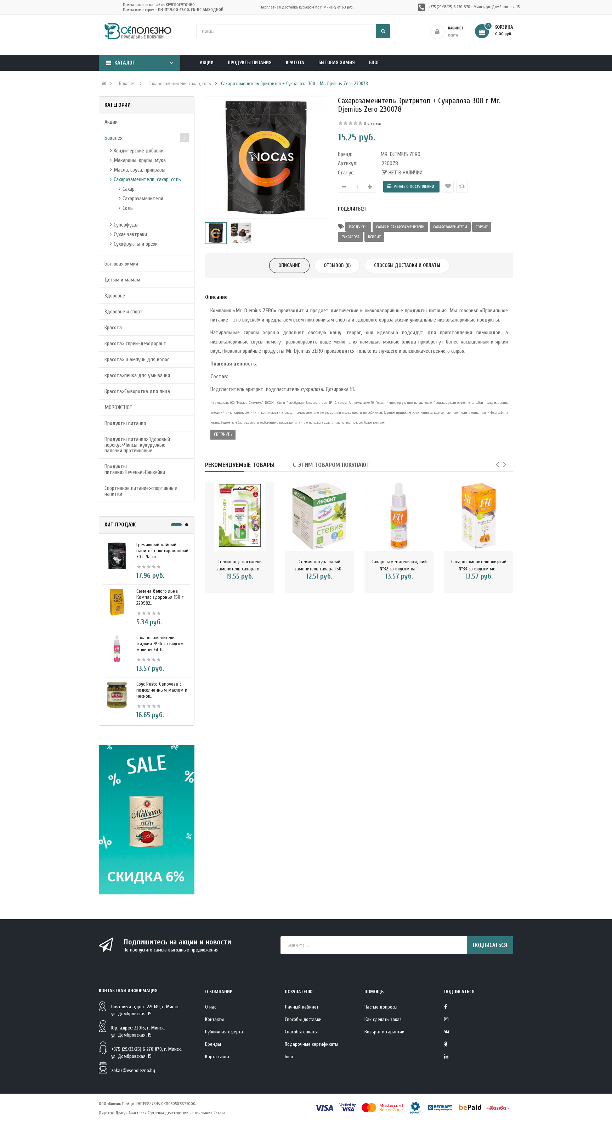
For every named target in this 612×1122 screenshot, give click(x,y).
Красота (113, 327)
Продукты (358, 226)
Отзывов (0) (337, 265)
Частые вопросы (380, 1007)
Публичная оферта (224, 1032)
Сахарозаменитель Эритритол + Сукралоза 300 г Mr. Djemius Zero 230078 (294, 83)
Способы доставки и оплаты (407, 265)
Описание (289, 265)
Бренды (213, 1044)
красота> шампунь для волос (136, 359)
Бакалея (127, 83)
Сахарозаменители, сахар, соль (179, 83)
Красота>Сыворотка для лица (137, 391)
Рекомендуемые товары (239, 465)
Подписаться (490, 945)
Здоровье (114, 295)
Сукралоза (350, 236)
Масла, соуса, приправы (139, 170)
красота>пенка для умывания (137, 375)
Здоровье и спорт (123, 311)
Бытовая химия (121, 264)
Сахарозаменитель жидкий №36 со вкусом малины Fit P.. (159, 644)
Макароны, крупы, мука (140, 160)
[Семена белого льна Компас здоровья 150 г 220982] (117, 602)
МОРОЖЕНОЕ (118, 407)
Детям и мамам (122, 280)
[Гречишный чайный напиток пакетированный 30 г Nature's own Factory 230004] (117, 555)
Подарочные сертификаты (311, 1044)
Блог (289, 1057)
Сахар (129, 189)
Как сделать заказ (383, 1019)
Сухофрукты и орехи (136, 244)
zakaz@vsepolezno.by (133, 1070)
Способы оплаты (301, 1032)
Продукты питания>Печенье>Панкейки (134, 469)
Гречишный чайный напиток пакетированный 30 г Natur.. (162, 551)
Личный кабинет (301, 1007)
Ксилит (374, 236)
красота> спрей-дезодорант (135, 343)
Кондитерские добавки (139, 150)
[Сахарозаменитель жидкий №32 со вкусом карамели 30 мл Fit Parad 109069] (399, 516)
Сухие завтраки (130, 234)
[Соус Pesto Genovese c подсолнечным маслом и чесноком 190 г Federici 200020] (117, 695)
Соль (128, 208)
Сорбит (482, 226)
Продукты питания (125, 423)
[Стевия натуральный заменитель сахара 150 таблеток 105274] (319, 516)
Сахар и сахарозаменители (400, 226)
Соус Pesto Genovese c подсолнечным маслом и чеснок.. (161, 690)
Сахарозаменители (143, 198)
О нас (210, 1007)
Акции (111, 122)
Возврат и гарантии (384, 1032)
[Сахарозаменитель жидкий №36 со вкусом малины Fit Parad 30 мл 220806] (117, 648)
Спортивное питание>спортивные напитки (140, 491)
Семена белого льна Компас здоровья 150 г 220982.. (159, 597)
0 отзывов (372, 123)
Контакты (214, 1019)
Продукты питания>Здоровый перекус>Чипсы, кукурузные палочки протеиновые (137, 445)
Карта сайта (217, 1057)
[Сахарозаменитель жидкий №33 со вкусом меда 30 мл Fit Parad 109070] (478, 516)
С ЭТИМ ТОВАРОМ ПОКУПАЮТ (331, 465)
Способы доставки (303, 1019)
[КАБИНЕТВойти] (473, 31)
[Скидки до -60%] (146, 819)
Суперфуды (126, 225)
